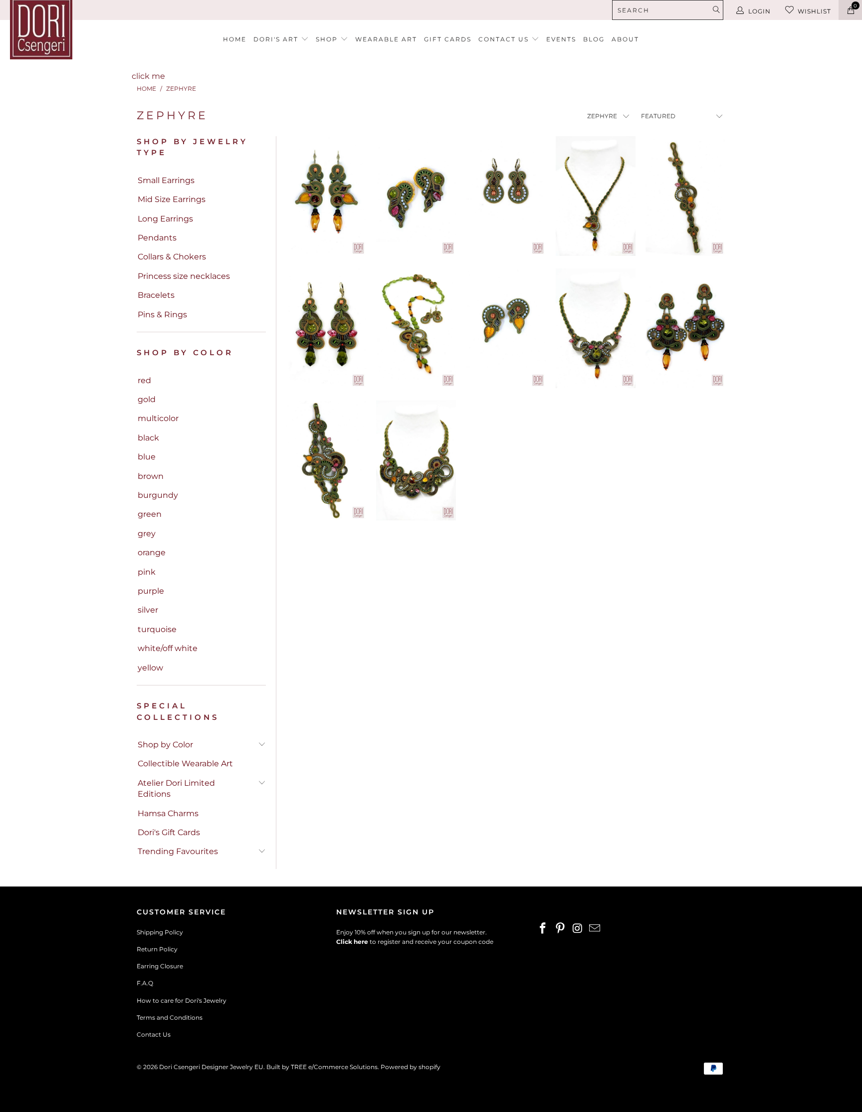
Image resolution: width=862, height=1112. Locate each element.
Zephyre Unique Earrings (416, 196)
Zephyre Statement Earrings (685, 328)
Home (234, 39)
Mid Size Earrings (172, 199)
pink (147, 572)
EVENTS (561, 39)
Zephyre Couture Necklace (416, 460)
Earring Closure (160, 966)
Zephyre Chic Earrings (506, 328)
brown (151, 476)
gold (147, 399)
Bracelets (156, 295)
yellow (150, 667)
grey (147, 533)
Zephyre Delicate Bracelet (685, 196)
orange (152, 552)
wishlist (814, 11)
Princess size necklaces (184, 276)
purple (151, 591)
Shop (328, 39)
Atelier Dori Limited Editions (176, 788)
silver (148, 610)
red (144, 380)
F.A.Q (145, 983)
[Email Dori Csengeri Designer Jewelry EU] (595, 928)
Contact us (504, 39)
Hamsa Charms (168, 813)
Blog (594, 39)
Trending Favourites (178, 851)
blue (147, 456)
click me (148, 76)
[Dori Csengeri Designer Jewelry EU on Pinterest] (560, 928)
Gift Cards (447, 39)
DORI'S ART (277, 39)
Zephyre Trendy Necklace (596, 196)
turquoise (157, 629)
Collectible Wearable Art (185, 763)
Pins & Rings (162, 314)
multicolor (158, 418)
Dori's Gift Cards (169, 832)
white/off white (168, 648)
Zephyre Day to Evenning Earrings (326, 196)
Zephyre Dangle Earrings (506, 196)
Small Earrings (166, 180)
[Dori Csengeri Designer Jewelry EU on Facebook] (543, 928)
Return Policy (157, 949)
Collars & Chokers (172, 256)
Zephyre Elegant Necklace (596, 328)
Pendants (157, 237)
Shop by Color (165, 744)
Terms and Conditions (170, 1017)
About (625, 39)
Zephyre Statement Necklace (416, 328)
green (150, 514)
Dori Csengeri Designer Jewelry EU (211, 1067)
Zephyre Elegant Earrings (326, 328)
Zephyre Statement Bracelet (326, 460)
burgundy (158, 495)
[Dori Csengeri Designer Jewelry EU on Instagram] (577, 928)
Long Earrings (165, 218)
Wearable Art (386, 39)
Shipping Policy (160, 932)
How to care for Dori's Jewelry (181, 1000)
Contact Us (154, 1034)
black (148, 438)
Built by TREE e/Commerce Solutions (322, 1067)
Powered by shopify (410, 1067)
